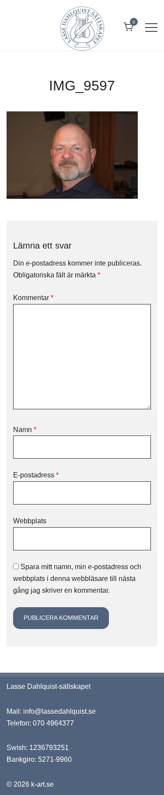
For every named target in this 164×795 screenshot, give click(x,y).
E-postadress (36, 475)
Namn (24, 429)
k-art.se (42, 784)
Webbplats (29, 521)
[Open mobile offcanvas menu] (151, 27)
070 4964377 (53, 723)
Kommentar (33, 297)
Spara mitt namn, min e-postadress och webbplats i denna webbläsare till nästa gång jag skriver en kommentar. (77, 578)
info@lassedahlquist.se (59, 711)
